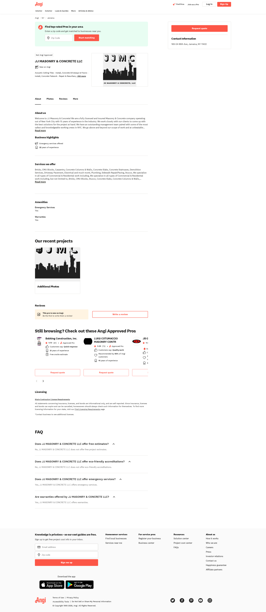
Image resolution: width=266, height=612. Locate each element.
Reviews (63, 98)
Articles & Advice (85, 11)
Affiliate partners (214, 569)
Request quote (57, 372)
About (38, 98)
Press (208, 551)
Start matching (87, 37)
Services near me (113, 542)
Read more (40, 130)
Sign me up (66, 562)
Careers (209, 547)
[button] (57, 270)
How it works (212, 538)
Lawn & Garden (61, 11)
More (73, 11)
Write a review (120, 314)
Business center (146, 542)
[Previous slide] (36, 381)
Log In (209, 4)
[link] (57, 347)
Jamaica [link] (50, 18)
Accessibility (61, 601)
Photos (50, 98)
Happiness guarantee (216, 565)
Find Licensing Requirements (87, 409)
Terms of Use (58, 597)
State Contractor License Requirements (52, 399)
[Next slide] (43, 381)
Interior (38, 11)
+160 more (81, 76)
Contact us (211, 560)
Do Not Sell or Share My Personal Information (91, 601)
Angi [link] (37, 18)
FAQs (176, 547)
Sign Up (224, 4)
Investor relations (214, 556)
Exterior (48, 11)
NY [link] (43, 18)
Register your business (150, 538)
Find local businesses (116, 538)
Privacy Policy (73, 597)
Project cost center (183, 542)
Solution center (181, 538)
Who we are (211, 542)
